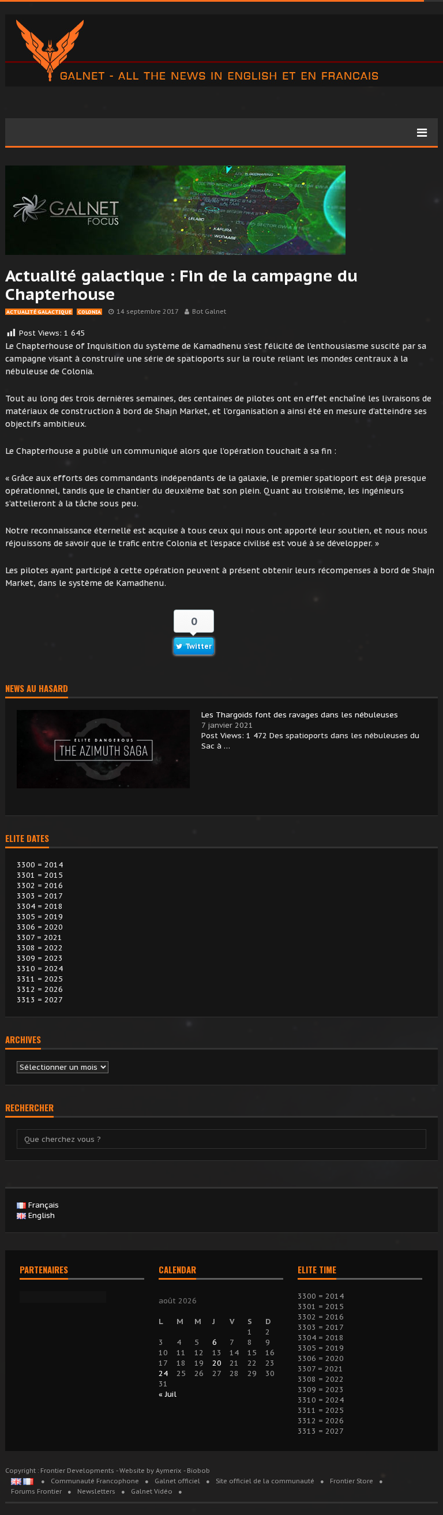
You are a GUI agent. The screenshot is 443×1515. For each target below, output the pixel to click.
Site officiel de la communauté (265, 1481)
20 (217, 1363)
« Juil (168, 1394)
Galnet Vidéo (151, 1491)
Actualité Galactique (39, 312)
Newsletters (96, 1491)
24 (163, 1373)
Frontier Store (351, 1481)
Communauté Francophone (95, 1481)
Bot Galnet (209, 311)
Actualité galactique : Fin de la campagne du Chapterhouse (181, 284)
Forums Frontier (36, 1491)
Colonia (89, 312)
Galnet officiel (177, 1481)
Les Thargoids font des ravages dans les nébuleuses (299, 715)
